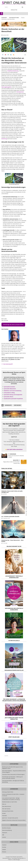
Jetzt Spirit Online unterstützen (15, 449)
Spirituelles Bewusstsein (10, 388)
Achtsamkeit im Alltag (9, 392)
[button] (3, 55)
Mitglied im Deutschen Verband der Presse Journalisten (14, 820)
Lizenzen (4, 837)
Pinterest (4, 851)
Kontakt (4, 813)
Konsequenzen (20, 92)
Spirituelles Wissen (8, 396)
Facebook (4, 845)
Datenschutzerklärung (7, 830)
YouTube (4, 847)
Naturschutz (8, 405)
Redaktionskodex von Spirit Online (9, 802)
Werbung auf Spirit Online (7, 792)
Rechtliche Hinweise (6, 828)
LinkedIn (4, 849)
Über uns (4, 804)
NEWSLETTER (14, 10)
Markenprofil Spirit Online (7, 811)
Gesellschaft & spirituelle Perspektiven (13, 398)
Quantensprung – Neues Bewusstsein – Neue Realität (12, 540)
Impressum (4, 832)
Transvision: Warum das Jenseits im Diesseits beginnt (13, 774)
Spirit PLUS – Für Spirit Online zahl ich (10, 818)
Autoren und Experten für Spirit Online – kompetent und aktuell (13, 795)
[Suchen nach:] (14, 756)
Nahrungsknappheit (6, 87)
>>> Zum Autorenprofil (7, 364)
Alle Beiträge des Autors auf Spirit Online (13, 324)
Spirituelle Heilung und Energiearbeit (13, 394)
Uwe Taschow (17, 405)
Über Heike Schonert (6, 806)
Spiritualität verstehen (9, 386)
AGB (3, 834)
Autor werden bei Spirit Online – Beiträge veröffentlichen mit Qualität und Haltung (11, 798)
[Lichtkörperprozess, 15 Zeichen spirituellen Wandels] (13, 505)
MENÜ (2, 14)
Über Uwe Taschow (6, 808)
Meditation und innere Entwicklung (12, 390)
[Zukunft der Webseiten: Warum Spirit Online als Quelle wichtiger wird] (13, 480)
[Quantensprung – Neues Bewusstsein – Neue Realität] (13, 529)
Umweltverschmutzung (12, 70)
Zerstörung (4, 138)
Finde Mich (4, 815)
